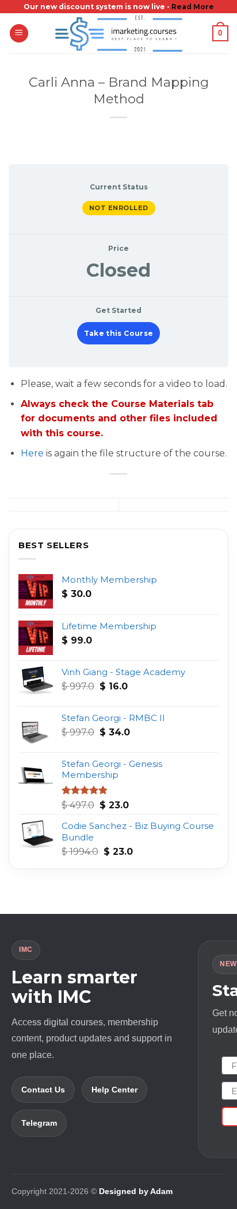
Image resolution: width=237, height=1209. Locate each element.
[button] (19, 33)
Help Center (114, 1089)
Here (32, 453)
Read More (192, 6)
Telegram (39, 1122)
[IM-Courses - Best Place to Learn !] (118, 33)
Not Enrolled (118, 208)
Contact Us (43, 1089)
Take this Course (119, 333)
